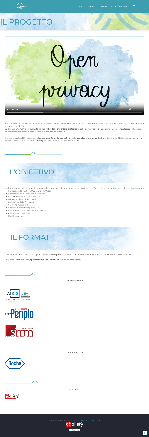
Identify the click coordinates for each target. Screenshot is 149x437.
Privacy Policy (75, 430)
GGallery (83, 420)
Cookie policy (94, 420)
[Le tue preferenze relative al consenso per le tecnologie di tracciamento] (145, 433)
